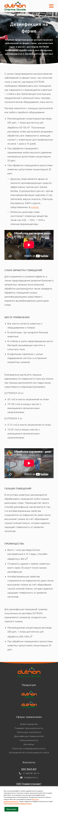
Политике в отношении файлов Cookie (17, 803)
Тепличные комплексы (29, 732)
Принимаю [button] (11, 809)
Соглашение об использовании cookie (29, 752)
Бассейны (29, 744)
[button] (51, 6)
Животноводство (29, 724)
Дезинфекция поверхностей (29, 736)
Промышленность (29, 740)
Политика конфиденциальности (29, 748)
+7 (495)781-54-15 (31, 773)
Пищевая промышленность (29, 728)
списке (35, 207)
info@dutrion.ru (31, 777)
